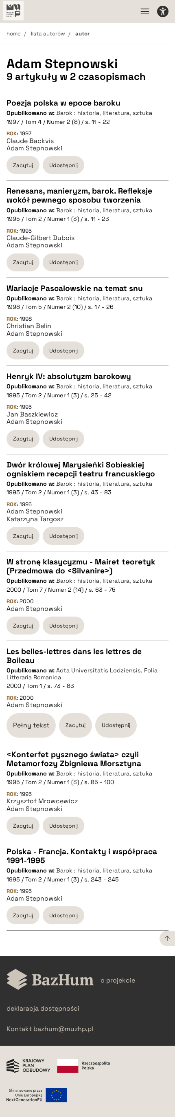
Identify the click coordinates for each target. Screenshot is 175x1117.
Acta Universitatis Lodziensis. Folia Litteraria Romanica (82, 674)
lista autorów (48, 33)
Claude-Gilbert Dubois (40, 238)
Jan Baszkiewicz (32, 414)
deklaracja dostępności (43, 1008)
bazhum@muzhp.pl (63, 1028)
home (14, 33)
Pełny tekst (31, 725)
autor (82, 33)
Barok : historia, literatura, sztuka (104, 113)
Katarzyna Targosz (35, 519)
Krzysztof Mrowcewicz (42, 801)
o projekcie (118, 980)
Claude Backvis (30, 141)
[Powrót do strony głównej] (50, 980)
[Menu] (145, 11)
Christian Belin (29, 326)
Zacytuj (23, 165)
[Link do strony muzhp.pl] (13, 11)
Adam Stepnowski (34, 148)
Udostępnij (63, 165)
